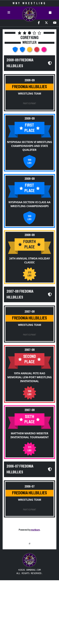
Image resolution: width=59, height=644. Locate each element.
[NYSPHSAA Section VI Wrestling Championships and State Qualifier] (15, 50)
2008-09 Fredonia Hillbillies (20, 63)
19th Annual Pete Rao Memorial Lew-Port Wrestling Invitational (29, 377)
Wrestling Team (29, 93)
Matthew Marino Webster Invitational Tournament (29, 435)
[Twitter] (46, 23)
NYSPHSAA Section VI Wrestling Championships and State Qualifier (29, 146)
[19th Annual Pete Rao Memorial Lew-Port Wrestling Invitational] (37, 50)
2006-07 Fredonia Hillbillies (20, 469)
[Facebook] (38, 23)
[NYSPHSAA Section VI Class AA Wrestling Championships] (22, 50)
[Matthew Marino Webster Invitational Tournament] (44, 50)
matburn (35, 530)
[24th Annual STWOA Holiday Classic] (29, 50)
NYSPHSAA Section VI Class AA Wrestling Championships (29, 204)
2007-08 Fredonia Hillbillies (20, 294)
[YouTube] (54, 23)
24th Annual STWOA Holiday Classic (29, 260)
